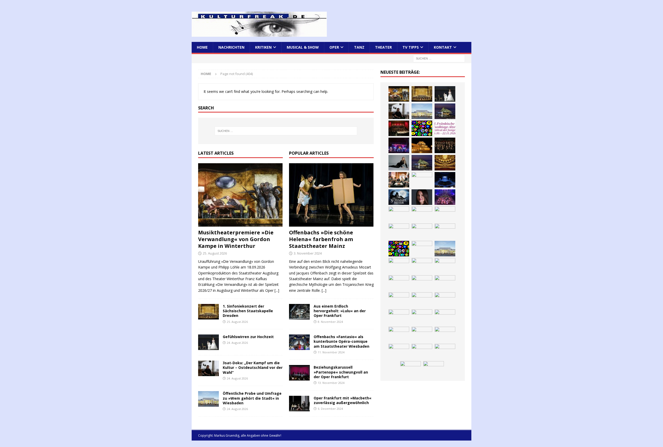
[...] (277, 290)
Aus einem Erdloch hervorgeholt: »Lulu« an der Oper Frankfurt (340, 311)
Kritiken (263, 47)
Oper (334, 47)
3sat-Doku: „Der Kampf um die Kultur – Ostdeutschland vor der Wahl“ (253, 367)
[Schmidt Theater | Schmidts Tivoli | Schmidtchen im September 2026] (445, 265)
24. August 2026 (237, 343)
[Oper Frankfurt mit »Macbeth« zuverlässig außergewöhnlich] (299, 403)
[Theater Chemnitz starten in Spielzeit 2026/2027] (422, 300)
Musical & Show (303, 47)
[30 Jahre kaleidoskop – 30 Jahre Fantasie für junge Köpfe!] (422, 128)
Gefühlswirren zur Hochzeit (248, 336)
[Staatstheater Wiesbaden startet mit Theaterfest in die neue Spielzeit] (445, 214)
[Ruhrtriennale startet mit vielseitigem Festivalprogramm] (445, 300)
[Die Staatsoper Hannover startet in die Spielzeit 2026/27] (422, 145)
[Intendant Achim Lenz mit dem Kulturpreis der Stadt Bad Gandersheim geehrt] (422, 283)
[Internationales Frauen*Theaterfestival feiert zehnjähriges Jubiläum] (398, 283)
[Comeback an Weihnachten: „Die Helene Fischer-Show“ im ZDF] (398, 162)
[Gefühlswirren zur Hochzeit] (208, 342)
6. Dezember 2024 (330, 409)
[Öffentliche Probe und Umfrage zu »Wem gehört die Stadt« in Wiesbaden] (208, 399)
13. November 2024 (331, 383)
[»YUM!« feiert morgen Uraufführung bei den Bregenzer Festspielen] (398, 214)
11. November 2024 (331, 352)
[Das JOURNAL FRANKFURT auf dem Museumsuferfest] (422, 334)
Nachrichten (231, 47)
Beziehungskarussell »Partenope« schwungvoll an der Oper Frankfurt (341, 372)
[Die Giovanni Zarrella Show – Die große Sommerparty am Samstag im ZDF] (445, 231)
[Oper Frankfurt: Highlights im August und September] (398, 317)
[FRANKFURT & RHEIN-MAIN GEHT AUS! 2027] (398, 300)
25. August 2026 (215, 253)
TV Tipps (410, 47)
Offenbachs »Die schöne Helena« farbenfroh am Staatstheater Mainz (321, 239)
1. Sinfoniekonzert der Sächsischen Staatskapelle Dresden (248, 311)
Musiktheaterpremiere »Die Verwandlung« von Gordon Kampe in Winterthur (235, 239)
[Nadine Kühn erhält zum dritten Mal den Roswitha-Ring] (398, 248)
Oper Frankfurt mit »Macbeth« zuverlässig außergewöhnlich (342, 400)
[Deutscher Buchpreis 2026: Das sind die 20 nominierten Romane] (398, 334)
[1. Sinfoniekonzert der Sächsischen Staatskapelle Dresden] (208, 311)
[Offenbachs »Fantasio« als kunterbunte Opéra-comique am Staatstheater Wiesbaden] (299, 342)
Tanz (359, 47)
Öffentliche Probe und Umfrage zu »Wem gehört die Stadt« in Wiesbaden (252, 398)
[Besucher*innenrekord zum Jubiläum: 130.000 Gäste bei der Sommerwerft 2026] (398, 351)
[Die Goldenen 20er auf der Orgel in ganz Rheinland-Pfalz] (445, 334)
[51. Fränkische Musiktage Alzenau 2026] (445, 128)
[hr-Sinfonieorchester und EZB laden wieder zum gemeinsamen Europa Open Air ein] (422, 351)
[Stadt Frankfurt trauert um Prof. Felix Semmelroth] (445, 351)
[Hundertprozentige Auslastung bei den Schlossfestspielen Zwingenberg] (398, 145)
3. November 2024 (308, 253)
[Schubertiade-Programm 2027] (422, 180)
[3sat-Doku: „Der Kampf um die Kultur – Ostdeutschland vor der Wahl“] (208, 368)
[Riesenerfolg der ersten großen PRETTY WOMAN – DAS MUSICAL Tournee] (445, 197)
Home (202, 47)
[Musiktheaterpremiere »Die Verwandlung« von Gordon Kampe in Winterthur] (240, 195)
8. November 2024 (330, 322)
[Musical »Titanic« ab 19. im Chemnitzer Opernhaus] (422, 231)
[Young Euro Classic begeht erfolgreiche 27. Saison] (398, 265)
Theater (383, 47)
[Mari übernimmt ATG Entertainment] (445, 180)
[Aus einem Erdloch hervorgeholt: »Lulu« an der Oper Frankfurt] (299, 311)
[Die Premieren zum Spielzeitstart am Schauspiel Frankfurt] (398, 231)
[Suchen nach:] (439, 58)
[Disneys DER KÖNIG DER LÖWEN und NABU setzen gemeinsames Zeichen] (445, 317)
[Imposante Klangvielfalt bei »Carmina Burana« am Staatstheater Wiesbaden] (398, 128)
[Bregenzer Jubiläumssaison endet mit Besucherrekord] (445, 111)
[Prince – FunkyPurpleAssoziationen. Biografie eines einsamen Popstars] (422, 197)
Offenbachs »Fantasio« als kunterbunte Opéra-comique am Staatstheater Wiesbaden (341, 341)
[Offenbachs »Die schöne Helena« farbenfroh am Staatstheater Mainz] (331, 195)
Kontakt (443, 47)
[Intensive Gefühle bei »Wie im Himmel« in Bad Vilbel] (422, 265)
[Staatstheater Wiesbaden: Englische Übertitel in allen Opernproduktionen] (445, 162)
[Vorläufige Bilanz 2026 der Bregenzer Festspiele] (422, 162)
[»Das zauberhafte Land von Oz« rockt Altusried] (433, 369)
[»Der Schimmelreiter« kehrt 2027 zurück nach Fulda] (398, 197)
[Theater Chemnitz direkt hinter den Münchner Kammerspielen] (422, 317)
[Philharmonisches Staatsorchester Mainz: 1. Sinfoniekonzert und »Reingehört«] (445, 145)
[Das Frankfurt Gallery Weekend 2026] (422, 214)
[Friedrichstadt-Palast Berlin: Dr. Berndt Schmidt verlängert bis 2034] (445, 283)
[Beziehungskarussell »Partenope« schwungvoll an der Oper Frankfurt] (299, 373)
